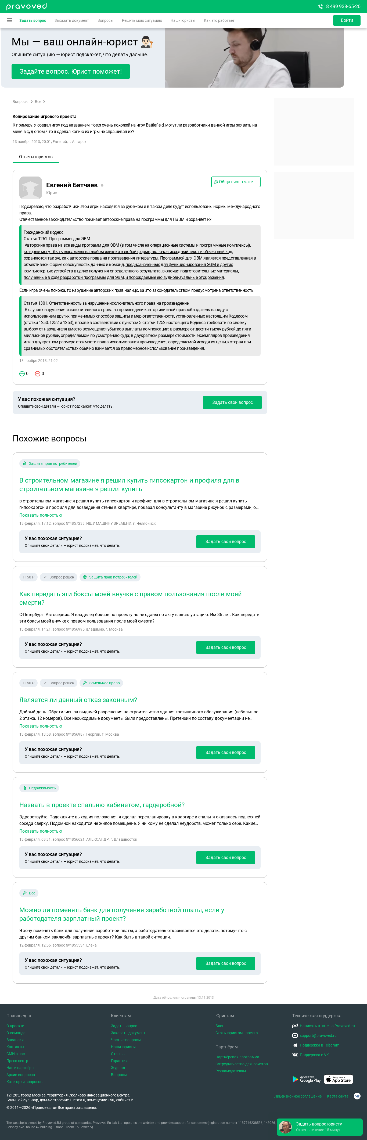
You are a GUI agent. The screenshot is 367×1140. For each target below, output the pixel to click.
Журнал (118, 1068)
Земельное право (104, 683)
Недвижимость (42, 788)
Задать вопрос (32, 20)
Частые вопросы (126, 1040)
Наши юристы (183, 20)
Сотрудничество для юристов (241, 1064)
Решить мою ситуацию (142, 20)
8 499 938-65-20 (343, 6)
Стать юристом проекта (236, 1033)
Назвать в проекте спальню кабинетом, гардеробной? (102, 805)
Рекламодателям (230, 1071)
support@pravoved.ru (318, 1035)
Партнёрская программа (237, 1057)
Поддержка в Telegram (319, 1045)
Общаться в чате (236, 181)
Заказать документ (72, 20)
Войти (347, 20)
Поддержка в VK (314, 1055)
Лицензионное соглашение (298, 1096)
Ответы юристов (36, 156)
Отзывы (118, 1054)
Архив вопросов (20, 1075)
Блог (219, 1026)
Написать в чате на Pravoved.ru (327, 1026)
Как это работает (219, 20)
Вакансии (15, 1040)
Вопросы (105, 20)
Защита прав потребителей (53, 463)
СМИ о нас (15, 1054)
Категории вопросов (24, 1082)
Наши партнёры (20, 1068)
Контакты (15, 1047)
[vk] (357, 1096)
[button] (320, 1127)
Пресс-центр (17, 1061)
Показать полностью (40, 515)
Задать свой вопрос (232, 402)
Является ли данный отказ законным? (78, 700)
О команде (15, 1033)
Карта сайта (337, 1096)
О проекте (15, 1026)
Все (38, 101)
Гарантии (119, 1061)
